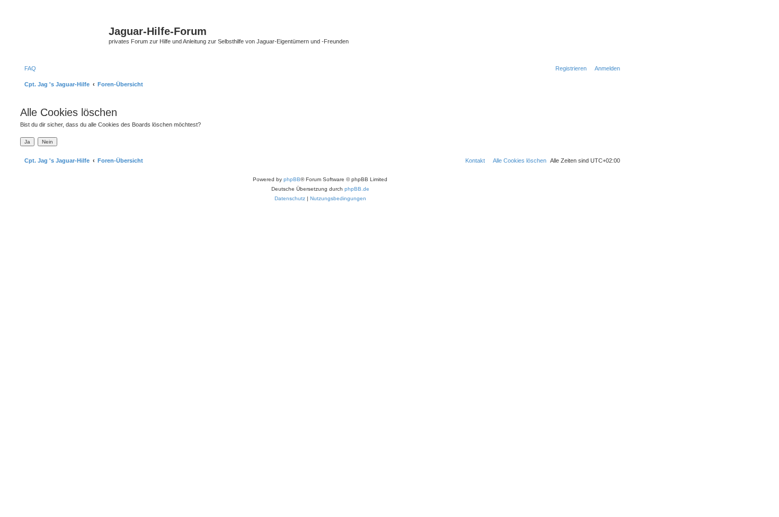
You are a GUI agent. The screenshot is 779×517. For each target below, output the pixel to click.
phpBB (292, 179)
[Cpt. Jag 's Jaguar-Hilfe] (63, 34)
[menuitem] (28, 68)
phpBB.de (356, 189)
